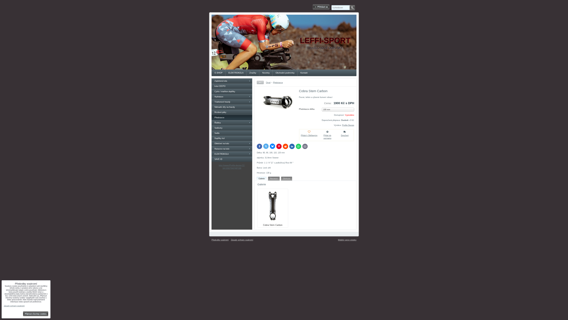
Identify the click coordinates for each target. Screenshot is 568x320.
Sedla (216, 133)
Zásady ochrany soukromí (242, 240)
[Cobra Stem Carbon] (275, 111)
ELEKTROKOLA (235, 73)
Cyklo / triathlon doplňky (224, 91)
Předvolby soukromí (220, 240)
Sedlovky (218, 128)
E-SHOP (218, 73)
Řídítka (217, 123)
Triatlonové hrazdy (222, 102)
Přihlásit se (322, 7)
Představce (219, 117)
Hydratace (218, 97)
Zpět (260, 82)
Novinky (266, 73)
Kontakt (304, 73)
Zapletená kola (220, 81)
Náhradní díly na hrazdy (224, 107)
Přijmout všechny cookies (36, 314)
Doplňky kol (219, 138)
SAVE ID (218, 159)
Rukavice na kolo (221, 149)
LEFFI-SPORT (325, 40)
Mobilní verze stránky (347, 240)
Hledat (352, 7)
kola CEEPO (219, 86)
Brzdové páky (220, 112)
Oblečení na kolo (221, 143)
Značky (252, 73)
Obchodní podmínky (285, 73)
